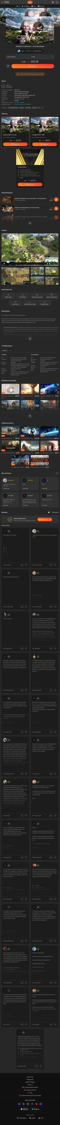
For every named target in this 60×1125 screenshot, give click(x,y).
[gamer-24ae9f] (34, 698)
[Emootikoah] (5, 949)
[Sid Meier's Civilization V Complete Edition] (30, 162)
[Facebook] (32, 1104)
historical (34, 107)
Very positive (17, 102)
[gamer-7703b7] (44, 496)
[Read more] (15, 546)
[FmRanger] (5, 531)
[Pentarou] (34, 949)
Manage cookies (30, 1115)
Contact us (30, 1084)
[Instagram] (27, 1104)
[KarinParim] (34, 865)
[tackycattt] (34, 573)
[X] (23, 1104)
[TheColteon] (5, 740)
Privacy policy (30, 1079)
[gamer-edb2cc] (5, 698)
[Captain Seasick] (34, 615)
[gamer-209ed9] (5, 865)
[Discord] (19, 1104)
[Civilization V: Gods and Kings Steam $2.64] (7, 208)
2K (15, 97)
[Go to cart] (53, 2)
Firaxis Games (17, 95)
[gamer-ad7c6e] (5, 823)
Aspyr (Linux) (31, 95)
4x (39, 107)
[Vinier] (24, 480)
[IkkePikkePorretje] (34, 991)
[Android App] (36, 1109)
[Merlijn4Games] (5, 991)
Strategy (16, 100)
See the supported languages (21, 91)
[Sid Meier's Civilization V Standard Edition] (44, 129)
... (42, 107)
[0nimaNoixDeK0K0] (5, 480)
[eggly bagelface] (5, 782)
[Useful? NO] (26, 565)
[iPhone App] (24, 1109)
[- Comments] (53, 473)
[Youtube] (36, 1104)
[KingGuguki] (5, 656)
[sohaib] (20, 1032)
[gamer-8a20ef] (34, 823)
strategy (22, 107)
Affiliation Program (30, 1082)
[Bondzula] (34, 782)
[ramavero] (34, 656)
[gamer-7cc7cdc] (5, 573)
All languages (55, 512)
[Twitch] (40, 1104)
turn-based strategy (13, 107)
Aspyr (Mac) (25, 95)
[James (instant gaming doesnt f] (44, 480)
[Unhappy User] (5, 907)
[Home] (5, 2)
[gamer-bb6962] (5, 496)
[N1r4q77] (34, 740)
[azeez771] (34, 907)
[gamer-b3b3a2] (24, 496)
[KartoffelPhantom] (5, 615)
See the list (17, 90)
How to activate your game (21, 93)
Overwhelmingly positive (20, 104)
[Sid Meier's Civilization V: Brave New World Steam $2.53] (7, 199)
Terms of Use (30, 1077)
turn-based (28, 107)
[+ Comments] (57, 473)
